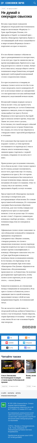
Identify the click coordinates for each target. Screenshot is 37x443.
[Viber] (32, 327)
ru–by (11, 348)
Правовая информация (8, 396)
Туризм (29, 386)
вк (11, 338)
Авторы (18, 393)
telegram (29, 343)
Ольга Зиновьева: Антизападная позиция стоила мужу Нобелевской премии (12, 379)
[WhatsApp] (34, 327)
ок (29, 338)
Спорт (3, 8)
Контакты (11, 393)
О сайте (3, 393)
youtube (11, 343)
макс (29, 348)
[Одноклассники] (26, 327)
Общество (5, 386)
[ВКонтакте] (23, 327)
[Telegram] (29, 327)
